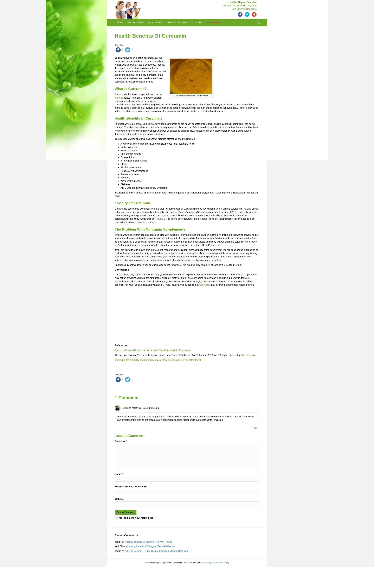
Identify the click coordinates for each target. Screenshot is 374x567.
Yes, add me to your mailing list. (135, 529)
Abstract (249, 355)
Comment (121, 441)
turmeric (119, 98)
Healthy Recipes (177, 22)
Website (119, 499)
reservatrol (204, 285)
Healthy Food (156, 22)
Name (119, 474)
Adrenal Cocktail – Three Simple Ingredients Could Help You (156, 562)
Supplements (213, 22)
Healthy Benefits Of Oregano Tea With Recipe (148, 553)
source (159, 219)
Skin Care (196, 22)
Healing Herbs (135, 22)
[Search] (257, 22)
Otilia (125, 408)
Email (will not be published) (131, 486)
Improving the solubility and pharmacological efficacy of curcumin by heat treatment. (158, 360)
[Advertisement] (237, 76)
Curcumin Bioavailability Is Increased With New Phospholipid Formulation (153, 350)
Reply (255, 428)
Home (120, 22)
